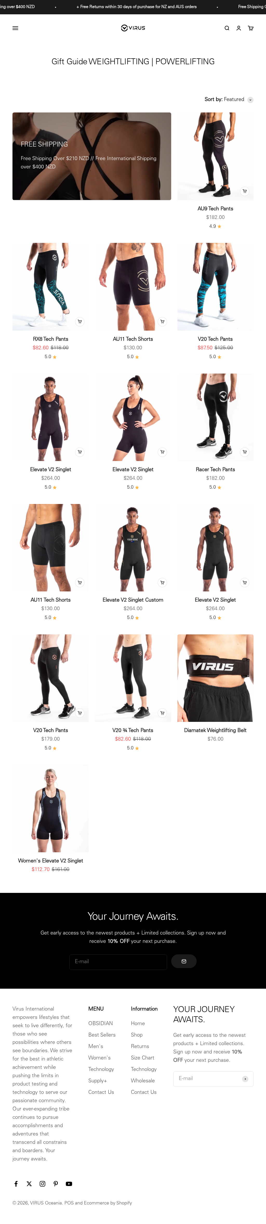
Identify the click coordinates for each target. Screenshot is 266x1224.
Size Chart (142, 1058)
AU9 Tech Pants (215, 209)
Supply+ (97, 1081)
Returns (140, 1047)
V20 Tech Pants (215, 339)
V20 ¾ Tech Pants (132, 731)
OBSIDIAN (100, 1024)
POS (69, 1203)
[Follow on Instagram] (42, 1183)
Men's (95, 1047)
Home (138, 1024)
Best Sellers (102, 1035)
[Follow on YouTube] (68, 1183)
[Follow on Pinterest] (55, 1183)
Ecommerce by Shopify (108, 1203)
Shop (137, 1035)
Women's (99, 1058)
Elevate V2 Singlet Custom (133, 600)
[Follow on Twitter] (29, 1183)
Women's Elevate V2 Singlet (50, 861)
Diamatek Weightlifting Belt (215, 731)
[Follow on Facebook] (15, 1183)
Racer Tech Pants (215, 470)
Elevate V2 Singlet (50, 470)
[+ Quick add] (244, 191)
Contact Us (101, 1092)
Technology (101, 1069)
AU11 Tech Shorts (133, 339)
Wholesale (143, 1081)
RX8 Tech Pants (50, 339)
